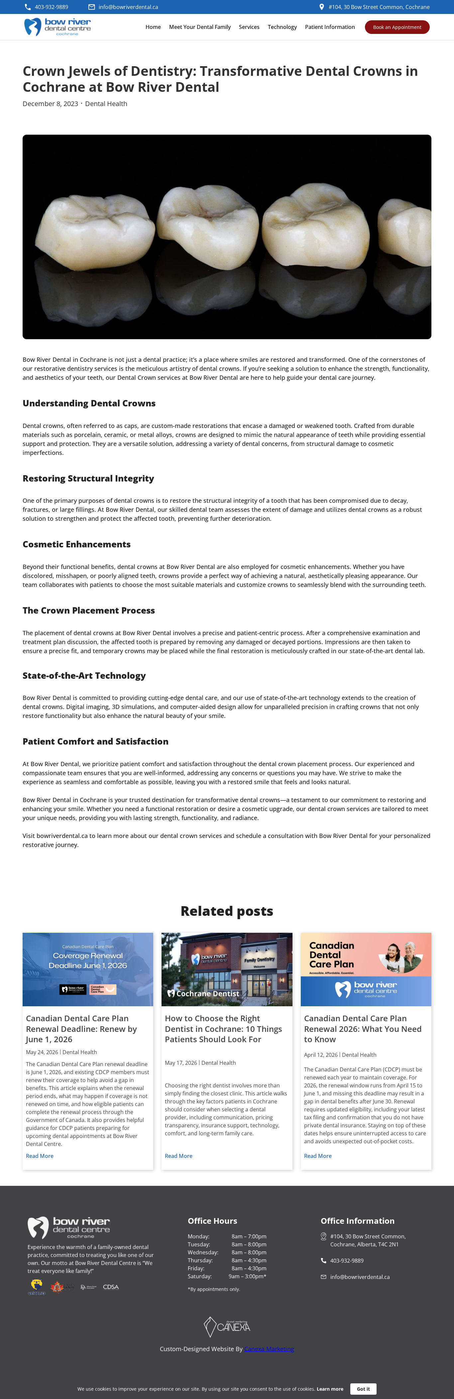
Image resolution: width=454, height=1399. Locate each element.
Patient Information (330, 27)
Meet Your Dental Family (200, 27)
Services (249, 27)
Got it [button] (363, 1389)
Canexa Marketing (269, 1349)
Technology (282, 27)
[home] (59, 27)
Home (153, 27)
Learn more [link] (330, 1389)
